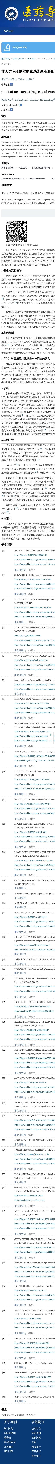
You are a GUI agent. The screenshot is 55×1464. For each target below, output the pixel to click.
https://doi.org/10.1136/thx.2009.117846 (31, 703)
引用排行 (36, 1456)
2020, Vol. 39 (18, 59)
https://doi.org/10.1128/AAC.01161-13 (30, 1291)
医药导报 (9, 31)
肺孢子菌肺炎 (7, 167)
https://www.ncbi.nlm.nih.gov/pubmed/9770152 (34, 1323)
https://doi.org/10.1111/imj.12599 (28, 1196)
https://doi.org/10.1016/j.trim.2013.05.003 (32, 732)
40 (7, 512)
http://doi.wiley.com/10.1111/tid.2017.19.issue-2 (34, 950)
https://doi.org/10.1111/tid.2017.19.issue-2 (32, 945)
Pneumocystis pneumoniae (12, 178)
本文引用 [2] (20, 569)
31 (38, 459)
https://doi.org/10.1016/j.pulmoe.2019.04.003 (33, 860)
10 (16, 302)
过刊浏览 (36, 1437)
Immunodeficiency (37, 178)
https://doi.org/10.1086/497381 (27, 636)
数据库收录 (10, 1442)
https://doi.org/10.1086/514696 (27, 1319)
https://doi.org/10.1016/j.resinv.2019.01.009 (32, 580)
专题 (34, 1442)
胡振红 (29, 79)
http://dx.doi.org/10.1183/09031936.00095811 (33, 1011)
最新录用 (36, 1433)
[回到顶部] (51, 735)
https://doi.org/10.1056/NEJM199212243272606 (34, 1267)
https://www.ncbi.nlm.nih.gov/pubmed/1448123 (34, 1272)
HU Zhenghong (47, 100)
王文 (3, 79)
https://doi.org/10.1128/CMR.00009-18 (30, 555)
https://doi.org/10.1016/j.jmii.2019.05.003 (32, 780)
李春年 (21, 79)
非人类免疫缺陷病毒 (41, 167)
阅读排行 (36, 1447)
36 (46, 488)
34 (36, 472)
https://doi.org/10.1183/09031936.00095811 (33, 1007)
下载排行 (36, 1451)
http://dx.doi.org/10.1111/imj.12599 (29, 1200)
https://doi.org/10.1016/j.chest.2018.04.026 (32, 1377)
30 (41, 448)
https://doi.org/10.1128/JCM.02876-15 (30, 1083)
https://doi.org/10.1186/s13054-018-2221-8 (32, 804)
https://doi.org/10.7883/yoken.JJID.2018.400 (32, 608)
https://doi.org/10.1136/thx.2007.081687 (31, 1030)
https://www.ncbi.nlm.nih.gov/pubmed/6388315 (34, 1247)
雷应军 (13, 79)
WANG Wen (6, 100)
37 (3, 496)
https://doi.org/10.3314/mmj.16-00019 (30, 917)
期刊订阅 (8, 1451)
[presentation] (44, 352)
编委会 (7, 1437)
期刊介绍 (8, 1428)
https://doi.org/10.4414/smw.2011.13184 (31, 1154)
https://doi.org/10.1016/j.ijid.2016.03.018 (31, 1343)
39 (16, 508)
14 (7, 345)
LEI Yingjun (20, 100)
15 (41, 348)
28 (45, 430)
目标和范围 (10, 1433)
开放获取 (8, 1447)
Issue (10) (31, 59)
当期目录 (36, 1428)
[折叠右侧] (51, 741)
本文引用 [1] (20, 594)
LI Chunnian (32, 100)
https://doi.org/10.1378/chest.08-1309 (30, 832)
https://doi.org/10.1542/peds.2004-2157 (31, 660)
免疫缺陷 (23, 167)
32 (17, 465)
